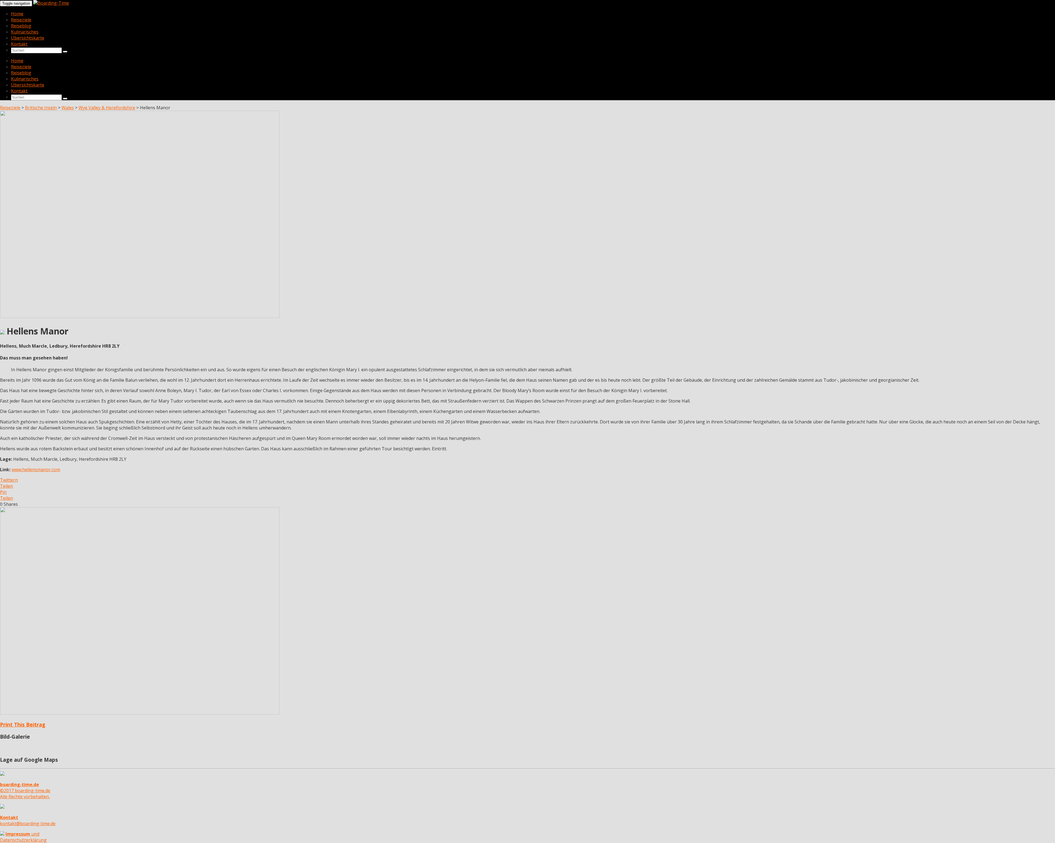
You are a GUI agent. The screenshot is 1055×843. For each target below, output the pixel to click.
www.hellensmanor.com (36, 470)
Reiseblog (21, 26)
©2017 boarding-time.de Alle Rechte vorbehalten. (25, 790)
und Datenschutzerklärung (23, 837)
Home (17, 14)
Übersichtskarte (27, 38)
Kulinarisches (24, 32)
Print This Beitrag (22, 724)
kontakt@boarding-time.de (27, 820)
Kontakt (19, 44)
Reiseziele (21, 20)
